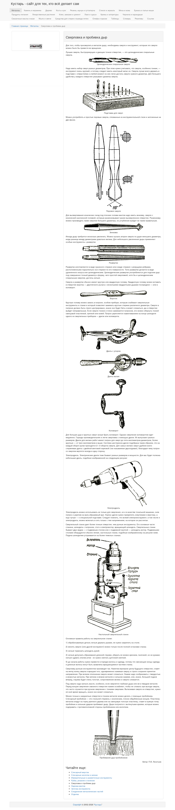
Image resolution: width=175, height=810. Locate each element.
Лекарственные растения (43, 14)
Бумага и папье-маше (144, 10)
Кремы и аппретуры (110, 14)
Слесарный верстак (80, 772)
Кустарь (97, 804)
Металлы (16, 10)
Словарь (127, 18)
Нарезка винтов (78, 786)
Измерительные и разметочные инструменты (91, 777)
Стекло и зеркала (107, 10)
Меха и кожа (124, 10)
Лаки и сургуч (90, 14)
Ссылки (150, 18)
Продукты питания (20, 14)
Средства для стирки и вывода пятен (71, 18)
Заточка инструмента (80, 788)
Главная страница (20, 26)
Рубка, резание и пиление (83, 780)
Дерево (48, 10)
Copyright (77, 804)
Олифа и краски (100, 18)
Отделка (75, 794)
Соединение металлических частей (87, 791)
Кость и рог (61, 10)
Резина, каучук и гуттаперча (82, 10)
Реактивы (139, 18)
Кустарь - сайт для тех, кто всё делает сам (45, 3)
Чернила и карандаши (133, 14)
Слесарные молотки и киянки (84, 775)
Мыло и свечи (45, 18)
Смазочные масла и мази (23, 18)
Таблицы (115, 18)
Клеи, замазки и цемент (69, 14)
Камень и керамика (32, 10)
